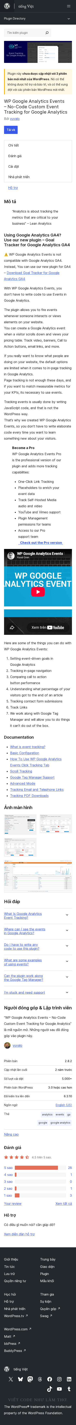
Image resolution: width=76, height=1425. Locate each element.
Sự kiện (45, 1301)
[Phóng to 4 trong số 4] (66, 865)
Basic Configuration (24, 753)
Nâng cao (11, 1134)
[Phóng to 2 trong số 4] (66, 820)
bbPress (12, 1344)
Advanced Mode (22, 783)
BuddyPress (15, 1351)
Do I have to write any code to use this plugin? (21, 947)
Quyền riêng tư (15, 1281)
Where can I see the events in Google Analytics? (24, 931)
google (43, 1122)
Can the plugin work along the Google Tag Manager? (23, 978)
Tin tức (9, 1267)
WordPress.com (18, 1329)
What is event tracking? (27, 747)
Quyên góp (50, 1309)
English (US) (64, 1105)
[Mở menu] (69, 6)
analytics (47, 1114)
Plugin (44, 1274)
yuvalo (15, 119)
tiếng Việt (21, 1369)
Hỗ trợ (13, 188)
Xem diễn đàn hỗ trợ (19, 1234)
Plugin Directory (15, 18)
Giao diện (47, 1267)
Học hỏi (10, 1294)
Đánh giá (14, 156)
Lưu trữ (9, 1274)
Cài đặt (13, 166)
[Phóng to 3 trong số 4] (31, 843)
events (60, 1114)
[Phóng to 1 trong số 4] (31, 820)
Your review (12, 1204)
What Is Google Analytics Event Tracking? (23, 916)
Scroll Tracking (21, 771)
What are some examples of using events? (23, 962)
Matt (9, 1336)
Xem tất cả (64, 1204)
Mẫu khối (47, 1281)
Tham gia (47, 1294)
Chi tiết (13, 145)
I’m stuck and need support (24, 993)
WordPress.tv (16, 1316)
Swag (46, 1316)
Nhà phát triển (19, 177)
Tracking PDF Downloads (29, 796)
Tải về (11, 129)
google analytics (60, 1122)
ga (68, 1114)
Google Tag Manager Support (32, 777)
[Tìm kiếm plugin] (47, 33)
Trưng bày (48, 1259)
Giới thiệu (11, 1259)
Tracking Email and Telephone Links (37, 790)
